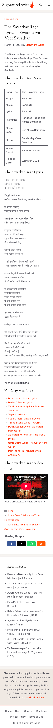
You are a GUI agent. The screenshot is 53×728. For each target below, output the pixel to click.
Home (7, 19)
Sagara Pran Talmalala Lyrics (24, 418)
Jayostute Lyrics (17, 414)
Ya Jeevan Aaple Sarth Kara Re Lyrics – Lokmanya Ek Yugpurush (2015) (25, 652)
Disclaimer (42, 711)
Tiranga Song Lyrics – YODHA (24, 422)
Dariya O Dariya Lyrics (20, 402)
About (18, 711)
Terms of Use (36, 716)
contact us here (35, 697)
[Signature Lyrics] (18, 5)
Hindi (16, 19)
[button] (41, 5)
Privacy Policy (18, 716)
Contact (28, 711)
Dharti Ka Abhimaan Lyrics (22, 398)
